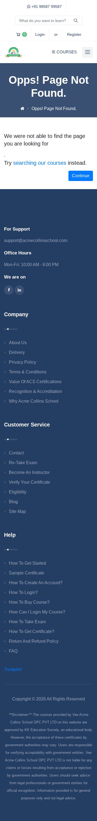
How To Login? (23, 592)
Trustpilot (13, 669)
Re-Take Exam (23, 462)
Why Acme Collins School (33, 401)
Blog (13, 501)
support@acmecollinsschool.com (35, 240)
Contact (16, 453)
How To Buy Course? (29, 602)
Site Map (17, 511)
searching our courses (39, 163)
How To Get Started (27, 563)
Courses (67, 52)
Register (74, 34)
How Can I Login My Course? (37, 612)
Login (40, 34)
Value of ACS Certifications (35, 381)
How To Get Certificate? (31, 631)
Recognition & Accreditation (35, 391)
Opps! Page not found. (54, 108)
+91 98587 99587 (46, 6)
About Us (18, 342)
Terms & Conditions (27, 372)
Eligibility (17, 492)
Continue (80, 175)
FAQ (13, 651)
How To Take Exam (27, 621)
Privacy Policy (22, 362)
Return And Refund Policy (33, 641)
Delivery (17, 352)
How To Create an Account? (36, 582)
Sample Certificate (26, 573)
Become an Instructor (29, 472)
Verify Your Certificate (29, 482)
